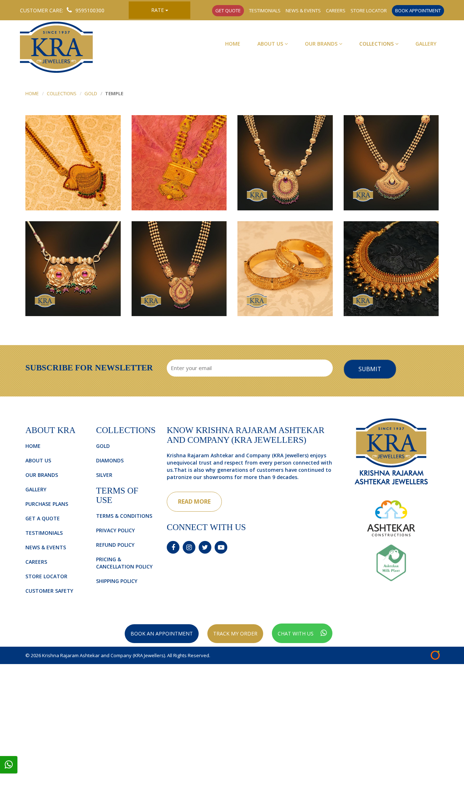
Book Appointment (418, 10)
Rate (158, 10)
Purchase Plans (46, 503)
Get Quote (228, 10)
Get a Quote (42, 518)
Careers (335, 10)
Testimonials (265, 10)
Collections (377, 43)
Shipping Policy (116, 581)
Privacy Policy (115, 530)
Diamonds (110, 460)
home (32, 93)
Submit (370, 369)
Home (232, 43)
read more (194, 501)
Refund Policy (115, 544)
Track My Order (235, 633)
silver (104, 474)
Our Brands (322, 43)
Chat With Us (296, 633)
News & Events (303, 10)
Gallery (425, 43)
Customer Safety (49, 590)
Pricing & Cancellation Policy (124, 563)
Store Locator (369, 10)
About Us (271, 43)
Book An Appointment (161, 633)
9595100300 (89, 10)
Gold (90, 93)
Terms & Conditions (124, 515)
